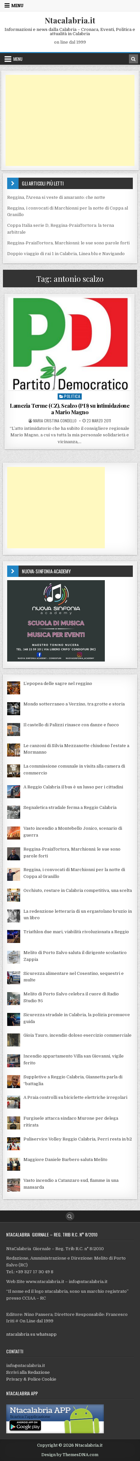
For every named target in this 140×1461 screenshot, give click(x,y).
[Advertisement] (70, 120)
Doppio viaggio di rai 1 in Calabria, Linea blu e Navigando (66, 253)
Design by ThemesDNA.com (69, 1455)
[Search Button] (70, 1216)
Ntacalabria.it (70, 20)
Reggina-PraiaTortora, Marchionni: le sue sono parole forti (68, 242)
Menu (17, 5)
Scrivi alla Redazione (28, 1372)
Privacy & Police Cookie (31, 1379)
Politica (72, 396)
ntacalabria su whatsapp (31, 1334)
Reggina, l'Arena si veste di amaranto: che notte (56, 197)
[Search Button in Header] (133, 58)
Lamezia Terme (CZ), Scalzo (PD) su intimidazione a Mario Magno (69, 409)
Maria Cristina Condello (55, 421)
